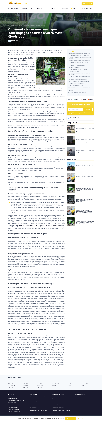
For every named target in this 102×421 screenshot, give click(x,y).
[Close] (76, 206)
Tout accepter (70, 418)
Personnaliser (81, 418)
